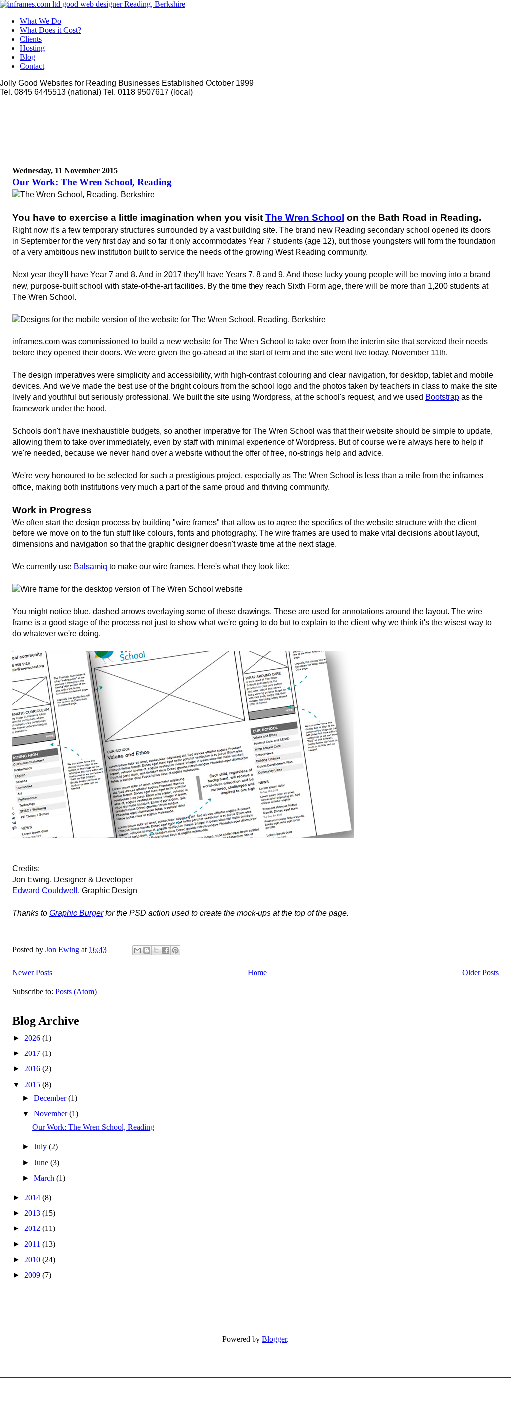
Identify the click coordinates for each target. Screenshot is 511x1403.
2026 (33, 1038)
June (42, 1162)
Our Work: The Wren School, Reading (92, 182)
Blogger (274, 1339)
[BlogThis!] (147, 950)
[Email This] (137, 950)
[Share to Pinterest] (175, 950)
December (51, 1098)
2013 (33, 1213)
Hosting (32, 48)
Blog (27, 57)
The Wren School (304, 217)
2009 (33, 1275)
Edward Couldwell (45, 890)
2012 (33, 1228)
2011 (33, 1244)
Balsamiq (90, 566)
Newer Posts (32, 972)
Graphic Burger (76, 913)
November (51, 1113)
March (45, 1178)
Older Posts (480, 972)
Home (257, 972)
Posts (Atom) (76, 991)
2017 (33, 1053)
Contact (32, 66)
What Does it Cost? (50, 30)
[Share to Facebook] (166, 950)
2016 (33, 1068)
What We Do (40, 21)
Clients (31, 39)
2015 (33, 1084)
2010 (33, 1259)
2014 (33, 1197)
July (41, 1146)
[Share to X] (156, 950)
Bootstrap (442, 397)
